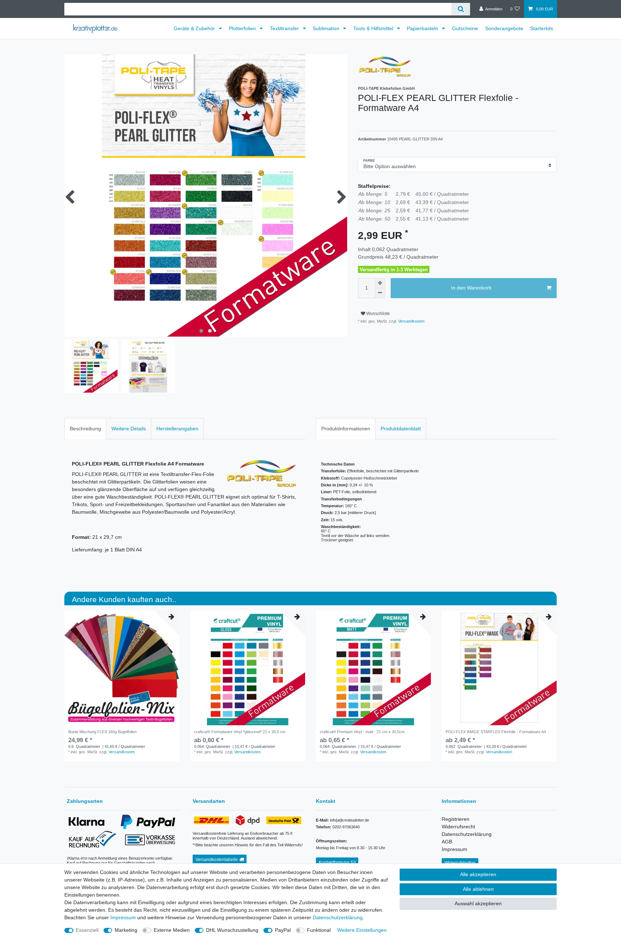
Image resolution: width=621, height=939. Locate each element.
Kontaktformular (334, 862)
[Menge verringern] (380, 293)
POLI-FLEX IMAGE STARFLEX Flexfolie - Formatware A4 (496, 732)
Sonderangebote (504, 28)
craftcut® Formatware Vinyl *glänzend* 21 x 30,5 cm (239, 732)
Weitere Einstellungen (362, 930)
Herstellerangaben (177, 428)
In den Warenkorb (471, 288)
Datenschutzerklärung (467, 834)
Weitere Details (128, 428)
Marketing (126, 930)
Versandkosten (410, 321)
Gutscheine (465, 28)
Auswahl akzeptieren (478, 903)
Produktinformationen (345, 428)
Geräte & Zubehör (195, 28)
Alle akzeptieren (478, 874)
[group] (373, 667)
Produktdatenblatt (401, 428)
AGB (447, 842)
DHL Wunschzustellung (232, 930)
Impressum (454, 849)
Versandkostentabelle (217, 859)
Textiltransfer (285, 28)
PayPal (283, 930)
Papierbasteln (423, 28)
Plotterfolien (243, 28)
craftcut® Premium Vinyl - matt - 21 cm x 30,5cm (362, 732)
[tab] (85, 428)
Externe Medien (172, 930)
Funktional (319, 930)
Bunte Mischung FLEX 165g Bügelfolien (102, 732)
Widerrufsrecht (458, 826)
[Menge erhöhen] (380, 283)
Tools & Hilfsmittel (374, 28)
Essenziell (87, 930)
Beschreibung (85, 428)
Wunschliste (377, 313)
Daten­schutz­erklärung (338, 917)
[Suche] (460, 9)
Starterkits (541, 28)
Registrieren (455, 819)
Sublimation (327, 28)
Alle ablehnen (478, 889)
